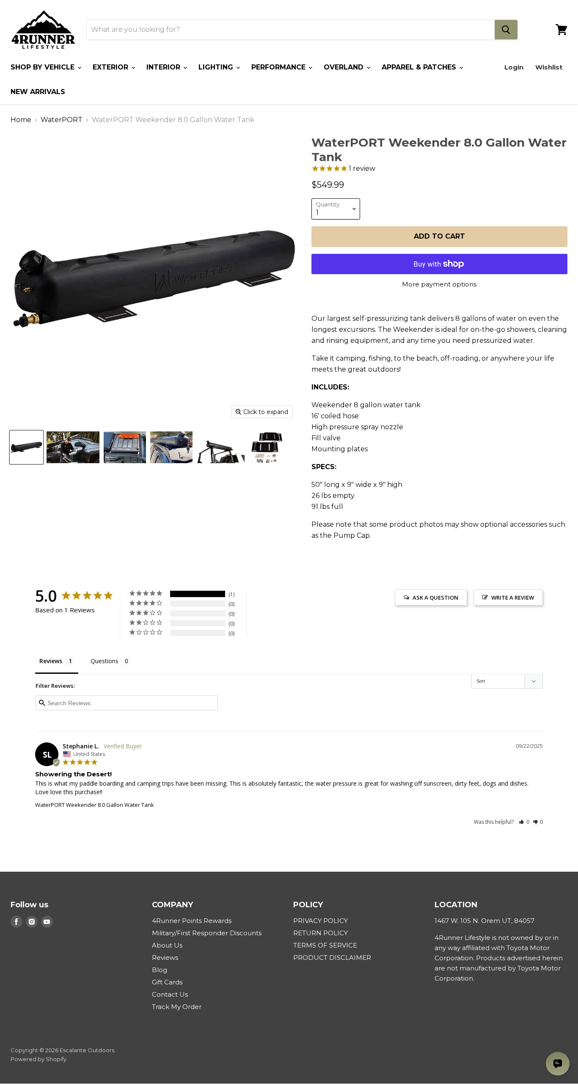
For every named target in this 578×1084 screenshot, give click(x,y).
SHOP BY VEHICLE (44, 67)
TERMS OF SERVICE (325, 945)
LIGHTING (216, 67)
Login (513, 67)
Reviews (165, 957)
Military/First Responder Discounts (206, 933)
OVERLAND (345, 67)
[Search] (506, 29)
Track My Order (176, 1007)
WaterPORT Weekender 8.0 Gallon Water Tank (94, 805)
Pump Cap (351, 535)
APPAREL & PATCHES (420, 67)
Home (21, 120)
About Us (167, 945)
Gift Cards (167, 982)
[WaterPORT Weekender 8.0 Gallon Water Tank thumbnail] (26, 447)
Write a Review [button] (512, 597)
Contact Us (170, 994)
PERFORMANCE (279, 67)
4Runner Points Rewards (191, 921)
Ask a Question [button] (435, 597)
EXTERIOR (111, 67)
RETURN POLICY (320, 933)
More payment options (439, 284)
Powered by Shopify (38, 1059)
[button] (524, 822)
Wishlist (548, 67)
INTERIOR (164, 67)
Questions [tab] (104, 661)
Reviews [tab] (50, 661)
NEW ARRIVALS (38, 92)
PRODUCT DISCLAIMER (332, 957)
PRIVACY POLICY (320, 921)
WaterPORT (62, 120)
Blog (159, 970)
